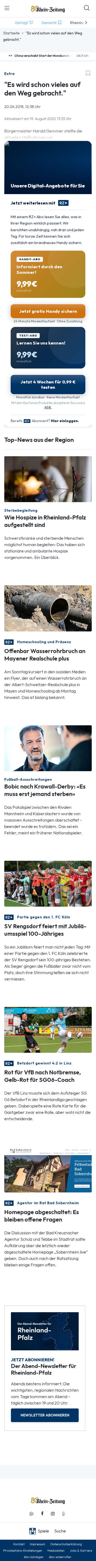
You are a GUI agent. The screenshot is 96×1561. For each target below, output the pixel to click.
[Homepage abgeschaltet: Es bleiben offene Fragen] (48, 1169)
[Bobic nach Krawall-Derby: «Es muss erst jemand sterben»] (48, 747)
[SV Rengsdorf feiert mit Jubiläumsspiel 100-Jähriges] (48, 883)
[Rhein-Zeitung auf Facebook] (42, 1513)
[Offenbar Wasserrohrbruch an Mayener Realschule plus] (48, 608)
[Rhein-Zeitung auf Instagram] (52, 1513)
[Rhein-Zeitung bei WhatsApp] (31, 1513)
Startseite (11, 33)
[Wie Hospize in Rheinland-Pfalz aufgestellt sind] (48, 479)
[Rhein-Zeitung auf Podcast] (63, 1513)
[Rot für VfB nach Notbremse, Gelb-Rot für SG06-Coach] (48, 1029)
